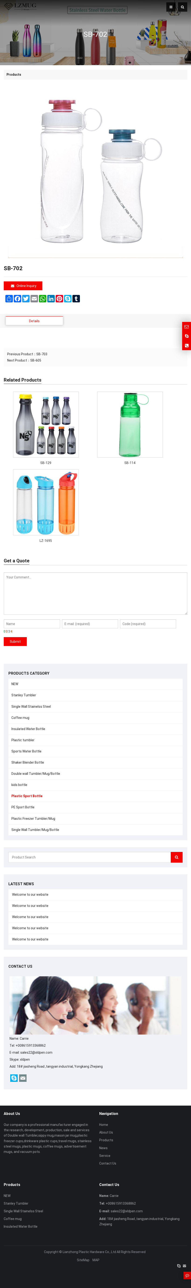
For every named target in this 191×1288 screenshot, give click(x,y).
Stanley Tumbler (23, 695)
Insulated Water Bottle (28, 729)
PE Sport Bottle (22, 807)
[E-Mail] (184, 1266)
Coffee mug (20, 718)
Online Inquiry (26, 286)
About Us (106, 1132)
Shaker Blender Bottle (27, 762)
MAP (95, 1260)
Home (103, 1125)
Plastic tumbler (22, 740)
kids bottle (19, 785)
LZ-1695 (46, 541)
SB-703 (41, 354)
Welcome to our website (29, 894)
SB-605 (35, 360)
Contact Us (107, 1163)
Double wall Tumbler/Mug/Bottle (35, 774)
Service (104, 1156)
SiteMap (83, 1260)
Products (106, 1140)
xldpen (25, 1059)
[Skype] (179, 1266)
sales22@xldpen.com (36, 1052)
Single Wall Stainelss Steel (31, 706)
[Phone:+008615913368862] (186, 345)
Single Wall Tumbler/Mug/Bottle (35, 830)
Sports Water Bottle (26, 751)
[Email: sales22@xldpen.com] (186, 326)
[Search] (177, 857)
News (103, 1148)
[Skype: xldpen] (186, 335)
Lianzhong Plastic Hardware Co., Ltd (89, 1252)
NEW (14, 684)
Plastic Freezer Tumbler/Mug (33, 818)
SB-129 (45, 463)
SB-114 (129, 463)
